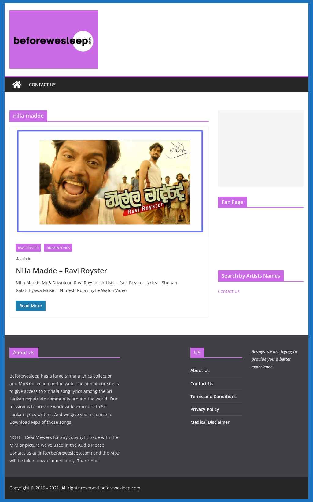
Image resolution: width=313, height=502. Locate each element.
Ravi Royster (28, 247)
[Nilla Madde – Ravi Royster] (109, 182)
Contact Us (201, 383)
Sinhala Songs (58, 247)
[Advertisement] (260, 148)
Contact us (42, 84)
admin (25, 258)
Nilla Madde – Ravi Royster (61, 270)
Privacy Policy (204, 409)
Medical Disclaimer (210, 422)
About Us (200, 370)
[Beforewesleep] (16, 84)
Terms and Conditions (213, 396)
